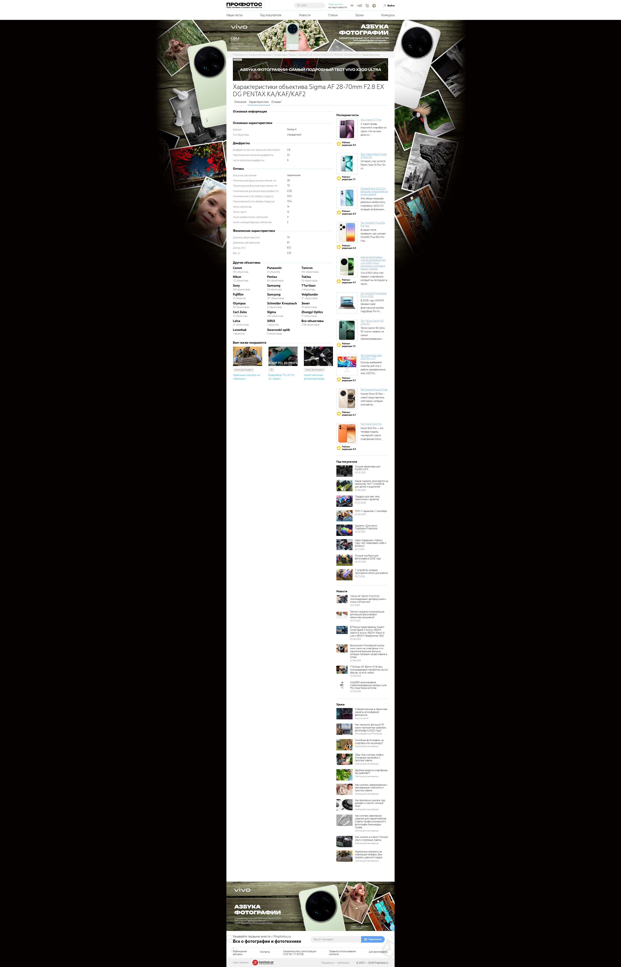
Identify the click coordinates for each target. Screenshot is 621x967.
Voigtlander (309, 294)
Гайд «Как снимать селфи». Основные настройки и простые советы (369, 757)
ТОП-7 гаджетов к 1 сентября (371, 511)
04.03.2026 (360, 502)
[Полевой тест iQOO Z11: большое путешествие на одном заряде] (346, 197)
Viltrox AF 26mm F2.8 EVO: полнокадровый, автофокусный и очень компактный (368, 599)
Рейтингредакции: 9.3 (349, 143)
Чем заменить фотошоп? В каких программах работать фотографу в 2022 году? (370, 727)
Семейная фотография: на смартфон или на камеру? (369, 742)
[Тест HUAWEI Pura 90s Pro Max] (346, 232)
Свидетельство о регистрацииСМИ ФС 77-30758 (299, 953)
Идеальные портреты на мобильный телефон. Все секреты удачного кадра (368, 854)
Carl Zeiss (240, 312)
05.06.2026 (360, 490)
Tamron (307, 268)
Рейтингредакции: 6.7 (349, 413)
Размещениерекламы (240, 953)
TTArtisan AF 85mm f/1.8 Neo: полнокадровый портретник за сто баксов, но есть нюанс (369, 669)
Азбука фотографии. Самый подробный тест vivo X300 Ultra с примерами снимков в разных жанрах (373, 263)
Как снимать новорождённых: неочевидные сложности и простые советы (371, 787)
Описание (240, 102)
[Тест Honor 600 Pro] (346, 433)
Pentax (272, 277)
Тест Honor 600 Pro (371, 424)
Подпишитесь (335, 4)
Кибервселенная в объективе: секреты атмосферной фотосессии (371, 712)
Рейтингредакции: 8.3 (349, 212)
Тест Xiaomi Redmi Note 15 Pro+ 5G (374, 156)
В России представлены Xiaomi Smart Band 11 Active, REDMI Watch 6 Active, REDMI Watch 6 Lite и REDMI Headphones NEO (367, 631)
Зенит (305, 303)
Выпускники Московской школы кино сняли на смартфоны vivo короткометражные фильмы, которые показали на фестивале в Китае (368, 651)
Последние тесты (347, 115)
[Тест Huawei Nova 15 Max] (346, 398)
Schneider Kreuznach (282, 303)
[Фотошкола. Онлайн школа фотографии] (263, 962)
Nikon (237, 277)
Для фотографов (378, 952)
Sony (236, 286)
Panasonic (274, 268)
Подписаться (375, 939)
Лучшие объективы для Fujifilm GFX (367, 468)
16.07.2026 (360, 576)
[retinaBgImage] (344, 471)
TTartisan (308, 286)
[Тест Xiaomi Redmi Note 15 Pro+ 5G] (346, 163)
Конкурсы (388, 15)
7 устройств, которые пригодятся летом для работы (371, 572)
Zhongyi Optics (312, 312)
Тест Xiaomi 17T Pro (371, 119)
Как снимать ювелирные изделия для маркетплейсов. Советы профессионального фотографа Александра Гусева (371, 821)
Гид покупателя (270, 15)
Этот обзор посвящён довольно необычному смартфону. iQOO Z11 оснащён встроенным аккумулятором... (373, 206)
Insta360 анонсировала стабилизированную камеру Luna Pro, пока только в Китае (368, 685)
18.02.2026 (360, 531)
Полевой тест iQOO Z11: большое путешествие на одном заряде (374, 191)
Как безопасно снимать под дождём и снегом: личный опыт (370, 803)
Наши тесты (234, 15)
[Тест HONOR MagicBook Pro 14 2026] (346, 302)
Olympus (239, 303)
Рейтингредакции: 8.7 (349, 379)
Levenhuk (240, 330)
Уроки (359, 15)
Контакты (265, 952)
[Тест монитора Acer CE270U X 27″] (346, 364)
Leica (236, 321)
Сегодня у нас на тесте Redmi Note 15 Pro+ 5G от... (373, 165)
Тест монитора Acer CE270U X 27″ (371, 357)
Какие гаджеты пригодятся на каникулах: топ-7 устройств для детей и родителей (371, 484)
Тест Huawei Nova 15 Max (374, 389)
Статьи (333, 15)
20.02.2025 (360, 472)
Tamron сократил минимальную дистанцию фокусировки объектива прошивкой (367, 614)
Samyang (273, 294)
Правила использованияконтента (342, 953)
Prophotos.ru (381, 962)
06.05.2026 (360, 561)
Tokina (306, 277)
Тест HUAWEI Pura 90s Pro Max (373, 224)
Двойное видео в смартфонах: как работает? (371, 772)
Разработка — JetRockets (335, 962)
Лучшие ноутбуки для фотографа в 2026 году (368, 557)
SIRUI (271, 321)
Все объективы (312, 321)
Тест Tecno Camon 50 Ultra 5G (372, 322)
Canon (237, 268)
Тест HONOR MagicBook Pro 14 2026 (374, 295)
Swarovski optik (278, 330)
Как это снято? (362, 718)
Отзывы (276, 102)
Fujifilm (238, 294)
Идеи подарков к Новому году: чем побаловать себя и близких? (370, 543)
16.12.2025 (359, 549)
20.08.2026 (360, 514)
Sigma (271, 312)
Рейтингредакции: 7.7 (348, 178)
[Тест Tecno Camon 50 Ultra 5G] (346, 330)
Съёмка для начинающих (367, 746)
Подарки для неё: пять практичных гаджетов (367, 498)
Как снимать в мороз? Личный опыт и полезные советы (371, 838)
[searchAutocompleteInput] (310, 5)
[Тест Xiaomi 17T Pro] (346, 129)
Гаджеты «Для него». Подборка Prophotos (366, 527)
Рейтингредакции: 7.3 (348, 344)
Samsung (273, 286)
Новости (305, 15)
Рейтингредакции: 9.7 (349, 281)
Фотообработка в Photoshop (368, 733)
